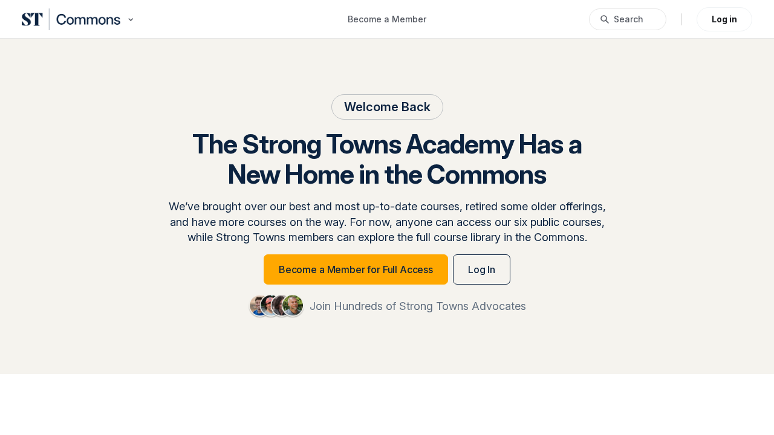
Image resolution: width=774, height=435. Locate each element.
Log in (724, 19)
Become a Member (387, 19)
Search (628, 19)
